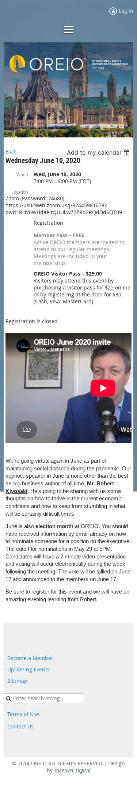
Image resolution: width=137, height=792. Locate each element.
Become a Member (30, 658)
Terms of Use (23, 713)
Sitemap (17, 680)
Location (19, 192)
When (22, 174)
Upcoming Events (28, 669)
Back (10, 151)
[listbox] (99, 152)
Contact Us (20, 726)
